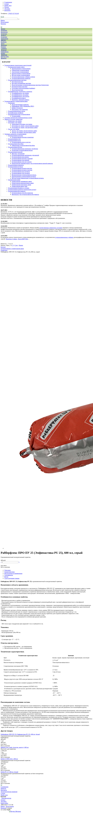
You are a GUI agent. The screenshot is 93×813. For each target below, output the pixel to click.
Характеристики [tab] (9, 572)
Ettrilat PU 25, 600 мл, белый (9, 772)
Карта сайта (4, 803)
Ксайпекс (4, 42)
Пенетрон (4, 45)
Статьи (3, 793)
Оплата (3, 800)
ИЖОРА (3, 40)
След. (16, 245)
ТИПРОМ (4, 55)
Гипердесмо (4, 38)
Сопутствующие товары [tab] (11, 578)
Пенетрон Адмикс (11, 239)
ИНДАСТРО (5, 56)
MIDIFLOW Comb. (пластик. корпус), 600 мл (15, 747)
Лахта (2, 43)
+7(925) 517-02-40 (13, 13)
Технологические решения (9, 791)
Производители (6, 798)
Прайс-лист (4, 795)
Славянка (4, 48)
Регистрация (5, 22)
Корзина (3, 24)
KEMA (3, 53)
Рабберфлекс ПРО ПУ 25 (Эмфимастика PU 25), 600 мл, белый (20, 734)
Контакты (4, 790)
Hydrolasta (4, 30)
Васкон (3, 29)
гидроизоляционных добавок (64, 237)
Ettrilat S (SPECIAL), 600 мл (9, 759)
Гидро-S (3, 35)
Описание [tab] (7, 570)
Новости (3, 788)
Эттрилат (4, 50)
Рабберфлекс (5, 51)
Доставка (3, 801)
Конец (21, 245)
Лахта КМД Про (23, 239)
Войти (3, 20)
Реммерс (3, 47)
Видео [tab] (6, 577)
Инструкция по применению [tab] (13, 573)
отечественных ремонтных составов (51, 227)
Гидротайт (4, 37)
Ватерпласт (4, 32)
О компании (4, 787)
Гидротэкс (4, 34)
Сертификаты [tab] (8, 575)
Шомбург (4, 58)
